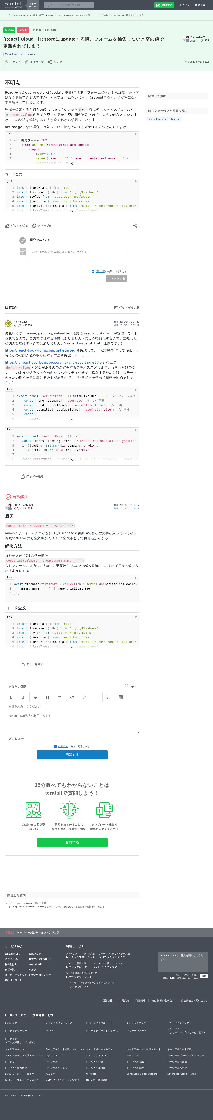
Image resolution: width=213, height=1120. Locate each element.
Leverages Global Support (142, 1074)
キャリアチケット (15, 1049)
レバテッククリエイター (114, 955)
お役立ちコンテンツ (40, 975)
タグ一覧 (10, 969)
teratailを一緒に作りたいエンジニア (37, 932)
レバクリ (10, 1061)
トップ (6, 15)
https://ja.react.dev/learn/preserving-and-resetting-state (53, 362)
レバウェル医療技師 (16, 1067)
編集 (126, 325)
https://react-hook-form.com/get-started (40, 350)
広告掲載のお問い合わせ (194, 1000)
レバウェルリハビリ (56, 1067)
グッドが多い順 (129, 307)
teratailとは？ (13, 953)
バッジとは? (12, 959)
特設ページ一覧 (13, 980)
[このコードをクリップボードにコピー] (136, 134)
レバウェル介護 (94, 1061)
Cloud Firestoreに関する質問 (29, 15)
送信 (204, 976)
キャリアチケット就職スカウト (144, 1049)
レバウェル (52, 1061)
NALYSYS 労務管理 (97, 1080)
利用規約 (124, 1000)
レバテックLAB (92, 985)
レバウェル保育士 (177, 1061)
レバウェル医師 (135, 1067)
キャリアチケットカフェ (99, 1049)
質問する (72, 842)
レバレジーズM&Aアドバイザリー (185, 1055)
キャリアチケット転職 (179, 1049)
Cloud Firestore (13, 54)
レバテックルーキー (78, 965)
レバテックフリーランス (80, 955)
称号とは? (10, 964)
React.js (31, 54)
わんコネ (50, 1074)
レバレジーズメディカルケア (21, 1074)
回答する (72, 754)
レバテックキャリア (107, 965)
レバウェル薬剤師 (177, 1067)
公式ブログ (35, 953)
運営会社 (108, 1000)
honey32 (20, 321)
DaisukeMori (200, 37)
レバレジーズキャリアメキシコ (22, 1080)
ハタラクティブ (54, 1055)
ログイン (184, 5)
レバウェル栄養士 (96, 1067)
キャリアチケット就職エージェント (65, 1049)
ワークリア (133, 1055)
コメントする (116, 278)
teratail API (35, 964)
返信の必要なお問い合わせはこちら (180, 978)
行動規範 (100, 271)
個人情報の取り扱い (163, 1000)
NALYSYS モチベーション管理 (62, 1080)
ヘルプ (32, 969)
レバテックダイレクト (81, 975)
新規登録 (200, 5)
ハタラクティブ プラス (98, 1055)
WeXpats (91, 1074)
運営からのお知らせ (40, 959)
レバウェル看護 (135, 1061)
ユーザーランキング (16, 975)
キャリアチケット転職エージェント (24, 1055)
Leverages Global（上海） (182, 1074)
